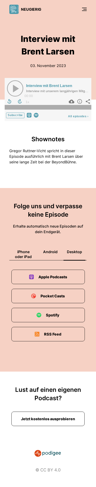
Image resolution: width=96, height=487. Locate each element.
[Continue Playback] (15, 88)
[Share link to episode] (87, 101)
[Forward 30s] (19, 101)
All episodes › (78, 116)
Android (50, 251)
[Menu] (84, 9)
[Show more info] (79, 101)
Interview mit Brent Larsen (49, 86)
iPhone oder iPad (23, 254)
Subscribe (15, 115)
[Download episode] (71, 101)
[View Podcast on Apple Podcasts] (29, 114)
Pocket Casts (53, 296)
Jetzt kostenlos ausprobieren (48, 418)
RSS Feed (52, 334)
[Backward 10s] (9, 101)
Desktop (74, 251)
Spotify (52, 315)
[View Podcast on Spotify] (36, 114)
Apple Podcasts (52, 277)
